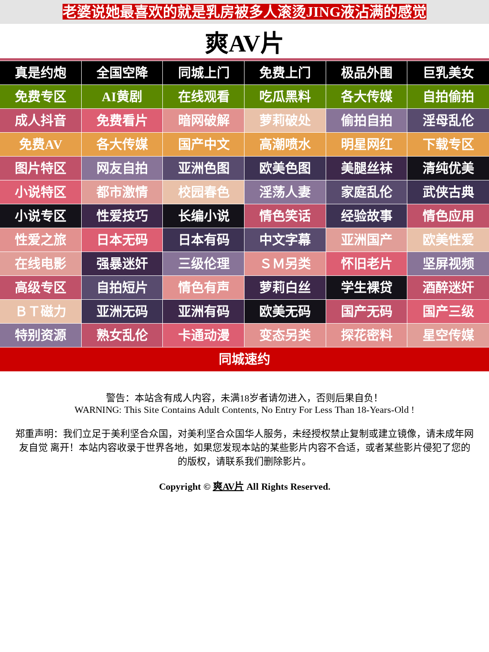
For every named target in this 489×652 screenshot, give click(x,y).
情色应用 (448, 216)
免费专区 (40, 97)
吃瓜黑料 (285, 97)
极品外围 (367, 73)
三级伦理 (204, 264)
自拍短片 (122, 288)
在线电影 (40, 264)
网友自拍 (122, 168)
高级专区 (40, 288)
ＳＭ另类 (285, 264)
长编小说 (204, 216)
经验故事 (367, 216)
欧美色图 (285, 168)
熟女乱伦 (122, 335)
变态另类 (285, 335)
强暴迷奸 (122, 264)
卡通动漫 (204, 335)
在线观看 (204, 97)
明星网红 (367, 144)
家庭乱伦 (367, 192)
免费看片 (122, 121)
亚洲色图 (204, 168)
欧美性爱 (448, 240)
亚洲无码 (122, 312)
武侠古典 (448, 192)
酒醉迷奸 (448, 288)
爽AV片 (228, 486)
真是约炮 (40, 73)
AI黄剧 (122, 97)
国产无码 (367, 312)
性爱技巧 (122, 216)
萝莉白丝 (285, 288)
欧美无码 (285, 312)
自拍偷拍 (448, 97)
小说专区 (40, 216)
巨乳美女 (448, 73)
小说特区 (40, 192)
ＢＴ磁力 (40, 312)
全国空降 (122, 73)
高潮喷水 (285, 144)
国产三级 (448, 312)
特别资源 (40, 335)
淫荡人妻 (285, 192)
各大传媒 (367, 97)
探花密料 (367, 335)
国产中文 (204, 144)
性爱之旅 (40, 240)
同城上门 (204, 73)
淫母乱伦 (448, 121)
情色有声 (204, 288)
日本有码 (204, 240)
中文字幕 (285, 240)
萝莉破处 (285, 121)
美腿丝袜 (367, 168)
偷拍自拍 (367, 121)
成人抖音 (40, 121)
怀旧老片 (367, 264)
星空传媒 (448, 335)
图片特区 (40, 168)
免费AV (41, 144)
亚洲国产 (367, 240)
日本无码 (122, 240)
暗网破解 (204, 121)
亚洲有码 (204, 312)
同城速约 (244, 359)
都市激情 (122, 192)
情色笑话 (285, 216)
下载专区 (448, 144)
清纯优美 (448, 168)
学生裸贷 (367, 288)
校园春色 (204, 192)
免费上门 (285, 73)
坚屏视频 (448, 264)
